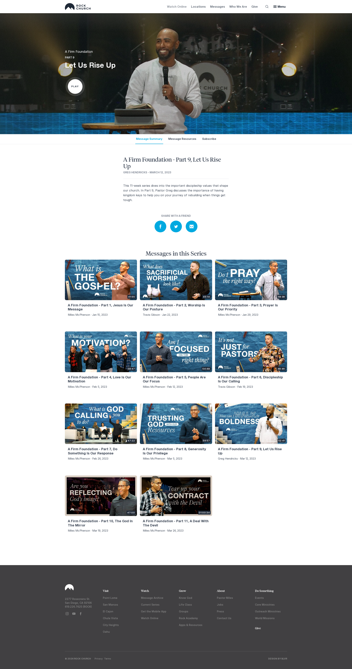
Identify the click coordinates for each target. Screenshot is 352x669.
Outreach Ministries (268, 611)
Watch (145, 591)
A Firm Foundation (79, 52)
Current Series (150, 604)
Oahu (106, 631)
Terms (107, 658)
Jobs (220, 604)
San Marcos (110, 604)
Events (259, 597)
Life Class (185, 604)
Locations (198, 6)
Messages (217, 6)
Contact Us (224, 618)
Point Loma (110, 597)
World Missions (265, 618)
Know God (185, 597)
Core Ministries (265, 604)
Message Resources (182, 139)
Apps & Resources (190, 624)
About (221, 591)
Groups (183, 611)
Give (254, 6)
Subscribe (209, 139)
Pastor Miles (225, 597)
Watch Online (177, 6)
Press (220, 611)
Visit (106, 591)
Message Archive (152, 597)
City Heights (111, 624)
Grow (182, 591)
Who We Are (238, 6)
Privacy (99, 658)
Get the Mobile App (153, 611)
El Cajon (108, 611)
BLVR (284, 658)
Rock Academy (188, 618)
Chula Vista (110, 618)
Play (75, 86)
